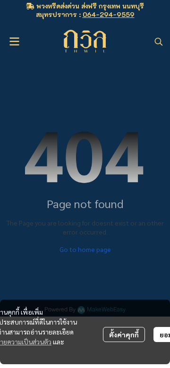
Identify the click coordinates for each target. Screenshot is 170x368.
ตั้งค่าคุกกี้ (124, 334)
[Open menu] (14, 41)
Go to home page (85, 249)
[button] (158, 41)
